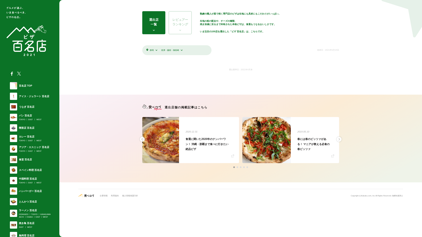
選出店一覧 (154, 22)
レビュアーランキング (180, 22)
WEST (39, 119)
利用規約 (115, 196)
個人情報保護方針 (130, 196)
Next (339, 139)
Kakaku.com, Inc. (368, 196)
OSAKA (30, 217)
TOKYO (22, 119)
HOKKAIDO (24, 214)
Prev (142, 139)
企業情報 (104, 196)
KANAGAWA (45, 214)
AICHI (21, 217)
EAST (30, 119)
